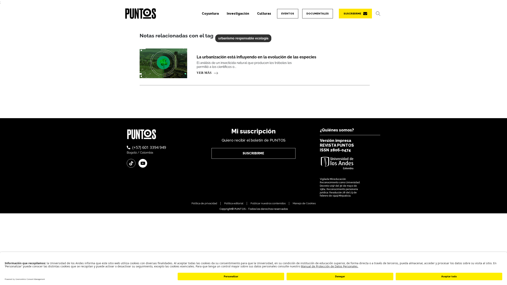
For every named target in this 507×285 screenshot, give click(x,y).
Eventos (287, 13)
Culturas (264, 13)
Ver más (204, 72)
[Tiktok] (131, 163)
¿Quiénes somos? (337, 130)
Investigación (238, 13)
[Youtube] (142, 163)
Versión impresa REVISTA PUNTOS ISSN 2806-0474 (337, 145)
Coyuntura (210, 13)
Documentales (317, 13)
